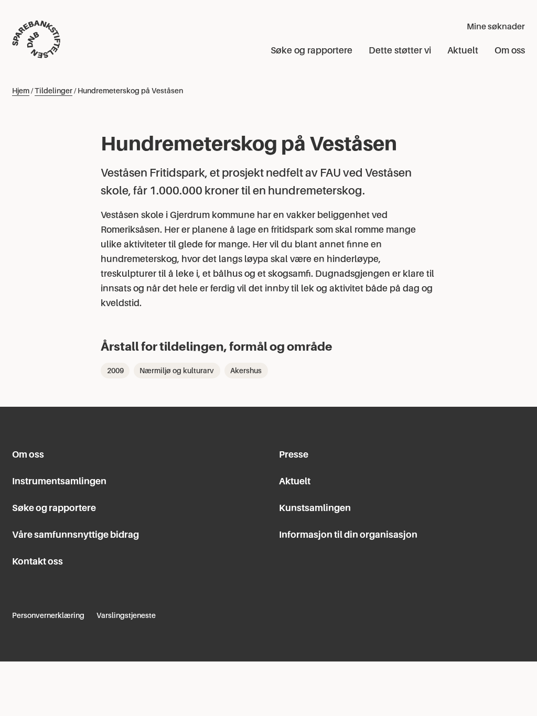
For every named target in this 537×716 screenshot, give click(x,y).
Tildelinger (53, 90)
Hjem (20, 90)
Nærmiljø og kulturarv (176, 370)
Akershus (246, 370)
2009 (115, 370)
